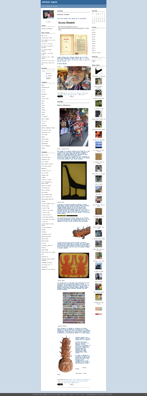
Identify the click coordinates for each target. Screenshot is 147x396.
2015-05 (93, 41)
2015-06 (93, 39)
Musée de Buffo (98, 281)
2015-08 (93, 34)
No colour (44, 243)
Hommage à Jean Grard (98, 260)
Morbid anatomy (45, 240)
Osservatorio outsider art (47, 245)
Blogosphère (44, 94)
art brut (43, 89)
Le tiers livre (44, 221)
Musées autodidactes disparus (48, 127)
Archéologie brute (45, 87)
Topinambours (44, 267)
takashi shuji (66, 382)
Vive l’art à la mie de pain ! (48, 60)
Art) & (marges (45, 161)
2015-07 (93, 36)
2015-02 (93, 48)
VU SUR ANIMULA (46, 145)
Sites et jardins (45, 141)
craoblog (43, 177)
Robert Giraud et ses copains (48, 252)
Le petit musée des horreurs (48, 219)
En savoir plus (109, 394)
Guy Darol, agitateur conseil (48, 203)
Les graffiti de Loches (99, 216)
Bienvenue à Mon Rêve (98, 98)
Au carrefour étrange (46, 166)
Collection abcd (45, 175)
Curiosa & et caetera (46, 179)
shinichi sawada (75, 381)
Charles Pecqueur (99, 184)
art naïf (43, 91)
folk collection (44, 192)
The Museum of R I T (47, 264)
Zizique (43, 148)
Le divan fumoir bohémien (47, 217)
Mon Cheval (98, 194)
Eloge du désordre (46, 190)
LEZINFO (44, 229)
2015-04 (93, 43)
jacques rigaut (66, 94)
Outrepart (44, 247)
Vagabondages (45, 143)
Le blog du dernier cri (47, 214)
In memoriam (44, 116)
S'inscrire (49, 73)
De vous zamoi (45, 98)
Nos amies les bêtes (46, 130)
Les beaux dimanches (46, 227)
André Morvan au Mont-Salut (98, 76)
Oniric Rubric (44, 134)
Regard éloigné (45, 249)
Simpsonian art (45, 256)
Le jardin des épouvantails (99, 139)
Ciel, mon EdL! (45, 172)
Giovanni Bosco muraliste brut (98, 119)
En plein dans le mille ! (47, 37)
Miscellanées (44, 125)
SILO (43, 254)
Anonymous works (46, 159)
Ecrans (43, 100)
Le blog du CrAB (45, 212)
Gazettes (43, 109)
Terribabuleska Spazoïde (47, 262)
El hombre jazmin (45, 187)
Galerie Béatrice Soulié (47, 194)
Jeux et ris (44, 121)
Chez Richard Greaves (98, 292)
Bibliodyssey (44, 168)
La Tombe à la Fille (98, 108)
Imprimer (82, 94)
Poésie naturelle (45, 139)
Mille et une (44, 35)
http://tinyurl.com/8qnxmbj (47, 28)
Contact (43, 96)
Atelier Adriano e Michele (47, 164)
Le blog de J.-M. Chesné (47, 210)
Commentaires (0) (86, 379)
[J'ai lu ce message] (145, 394)
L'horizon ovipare (45, 205)
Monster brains (45, 238)
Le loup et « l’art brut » (47, 43)
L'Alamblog (44, 231)
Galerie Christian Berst (47, 196)
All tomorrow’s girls (46, 157)
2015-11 (93, 30)
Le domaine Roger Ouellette (98, 238)
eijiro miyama (73, 94)
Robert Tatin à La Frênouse (98, 173)
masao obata (60, 382)
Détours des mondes (46, 185)
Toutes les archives (96, 52)
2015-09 (93, 32)
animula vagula (49, 2)
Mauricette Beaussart (46, 236)
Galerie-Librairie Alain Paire (47, 199)
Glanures (43, 112)
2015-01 (93, 50)
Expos (43, 107)
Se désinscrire (49, 75)
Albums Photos (96, 65)
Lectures (43, 123)
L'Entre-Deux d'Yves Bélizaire (98, 129)
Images (43, 114)
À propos (48, 21)
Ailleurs (43, 85)
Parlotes (43, 136)
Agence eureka (45, 154)
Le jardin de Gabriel (98, 271)
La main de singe (46, 208)
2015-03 (93, 45)
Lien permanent (77, 93)
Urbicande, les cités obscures (48, 269)
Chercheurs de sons (46, 170)
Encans (43, 105)
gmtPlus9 (43, 201)
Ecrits (43, 103)
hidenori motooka (84, 381)
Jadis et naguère (45, 118)
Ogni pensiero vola (46, 132)
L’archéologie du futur (46, 234)
